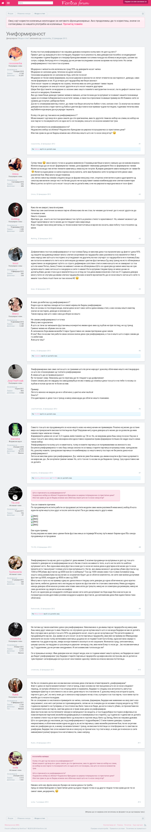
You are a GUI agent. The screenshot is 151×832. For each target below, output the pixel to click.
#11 (139, 743)
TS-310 (37, 414)
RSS (145, 825)
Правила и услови (117, 828)
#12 (139, 802)
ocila (15, 767)
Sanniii (37, 478)
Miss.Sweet (38, 614)
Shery (15, 313)
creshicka (15, 638)
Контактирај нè (109, 825)
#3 (140, 239)
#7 (140, 473)
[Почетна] (2, 3)
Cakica (37, 149)
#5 (140, 351)
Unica (15, 174)
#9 (140, 609)
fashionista (15, 572)
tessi (15, 263)
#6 (140, 409)
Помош (120, 825)
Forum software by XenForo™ (26, 828)
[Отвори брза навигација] (143, 14)
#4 (140, 289)
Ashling (15, 219)
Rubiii (15, 694)
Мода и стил (23, 38)
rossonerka (46, 38)
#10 (139, 670)
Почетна (127, 825)
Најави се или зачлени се (136, 2)
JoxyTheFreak (15, 380)
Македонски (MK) (12, 825)
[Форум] (8, 3)
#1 (140, 144)
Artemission (45, 478)
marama (37, 356)
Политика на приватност (136, 828)
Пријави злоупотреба (99, 828)
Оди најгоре (138, 825)
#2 (140, 194)
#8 (140, 547)
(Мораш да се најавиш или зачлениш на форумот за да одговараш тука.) (115, 812)
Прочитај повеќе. (73, 24)
